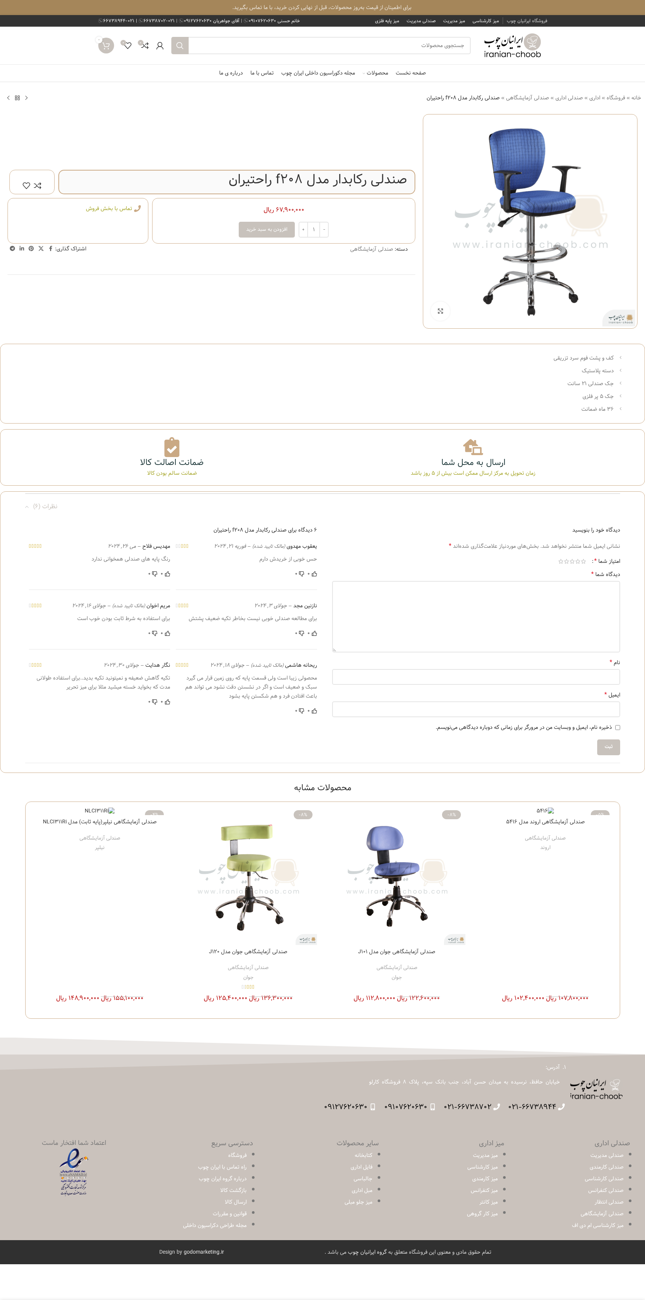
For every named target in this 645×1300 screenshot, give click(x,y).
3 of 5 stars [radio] (572, 561)
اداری (594, 97)
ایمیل (612, 695)
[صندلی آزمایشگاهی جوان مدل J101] (397, 876)
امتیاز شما (607, 561)
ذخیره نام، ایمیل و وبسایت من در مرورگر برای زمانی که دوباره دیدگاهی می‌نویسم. (524, 727)
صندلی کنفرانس (606, 1190)
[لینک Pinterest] (31, 249)
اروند (545, 847)
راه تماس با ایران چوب (222, 1167)
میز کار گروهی (482, 1213)
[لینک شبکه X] (41, 249)
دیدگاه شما (605, 574)
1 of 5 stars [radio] (583, 561)
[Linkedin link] (21, 249)
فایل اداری (361, 1167)
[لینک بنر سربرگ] (322, 7)
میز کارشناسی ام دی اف (598, 1225)
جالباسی (363, 1178)
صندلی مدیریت (607, 1155)
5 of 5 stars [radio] (561, 561)
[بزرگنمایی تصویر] (440, 311)
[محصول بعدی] (8, 97)
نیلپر (100, 847)
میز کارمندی (485, 1178)
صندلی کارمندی (607, 1167)
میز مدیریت (485, 1155)
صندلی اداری (569, 97)
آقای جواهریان (212, 20)
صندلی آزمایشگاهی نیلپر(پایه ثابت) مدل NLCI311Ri (100, 821)
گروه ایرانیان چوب (367, 1252)
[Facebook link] (50, 249)
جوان (397, 977)
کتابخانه (363, 1155)
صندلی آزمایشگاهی (527, 97)
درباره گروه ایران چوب (223, 1178)
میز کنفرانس (484, 1190)
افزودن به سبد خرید (266, 229)
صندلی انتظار (609, 1202)
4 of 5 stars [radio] (566, 561)
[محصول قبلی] (26, 97)
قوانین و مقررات (230, 1213)
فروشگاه (616, 97)
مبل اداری (362, 1190)
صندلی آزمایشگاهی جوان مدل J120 (248, 951)
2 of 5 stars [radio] (578, 561)
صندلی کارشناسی (604, 1178)
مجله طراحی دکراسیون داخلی (215, 1225)
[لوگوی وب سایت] (512, 45)
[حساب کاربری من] (160, 45)
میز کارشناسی (482, 1167)
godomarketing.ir (204, 1252)
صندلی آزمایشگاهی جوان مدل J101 (396, 951)
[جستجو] (180, 45)
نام (615, 662)
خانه (636, 97)
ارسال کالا (236, 1202)
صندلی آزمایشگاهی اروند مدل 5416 (545, 821)
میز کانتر (488, 1202)
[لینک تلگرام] (12, 249)
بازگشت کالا (233, 1190)
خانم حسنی (274, 20)
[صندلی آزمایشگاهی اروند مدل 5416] (545, 811)
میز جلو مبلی (358, 1202)
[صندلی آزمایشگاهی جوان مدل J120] (248, 876)
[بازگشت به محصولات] (17, 97)
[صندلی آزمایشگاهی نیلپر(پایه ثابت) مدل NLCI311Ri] (100, 811)
